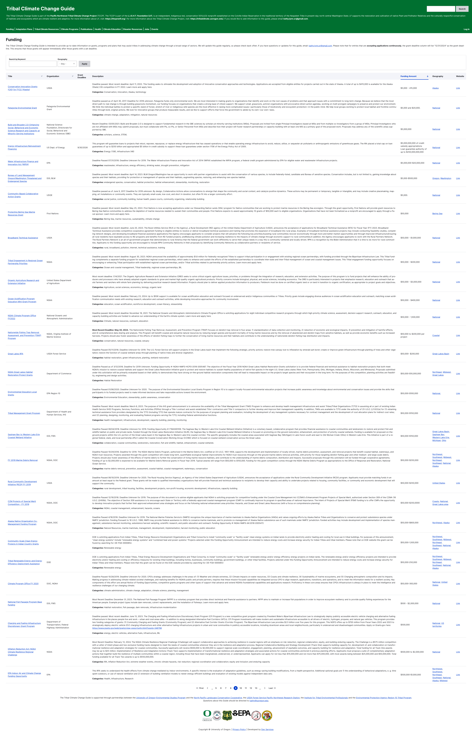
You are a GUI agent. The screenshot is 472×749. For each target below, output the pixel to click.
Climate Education (112, 29)
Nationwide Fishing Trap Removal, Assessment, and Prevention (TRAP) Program (24, 335)
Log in (467, 29)
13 (256, 688)
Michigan (436, 440)
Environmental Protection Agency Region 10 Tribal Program (383, 697)
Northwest (437, 454)
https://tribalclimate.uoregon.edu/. (207, 18)
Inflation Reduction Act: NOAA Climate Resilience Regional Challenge (22, 652)
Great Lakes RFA (15, 353)
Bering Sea (437, 213)
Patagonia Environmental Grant (22, 108)
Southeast (437, 463)
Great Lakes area (440, 504)
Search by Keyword (17, 59)
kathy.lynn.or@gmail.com (320, 45)
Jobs (147, 29)
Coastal (436, 335)
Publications (86, 29)
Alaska (435, 88)
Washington (445, 178)
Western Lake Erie (440, 437)
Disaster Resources (132, 29)
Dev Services (267, 729)
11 (246, 688)
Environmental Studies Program (171, 697)
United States (438, 483)
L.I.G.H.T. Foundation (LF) (140, 16)
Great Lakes (438, 375)
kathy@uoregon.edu (259, 700)
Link (458, 88)
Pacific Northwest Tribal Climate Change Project (73, 16)
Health (98, 29)
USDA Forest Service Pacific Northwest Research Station (273, 697)
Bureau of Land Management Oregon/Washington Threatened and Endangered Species (25, 178)
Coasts (435, 501)
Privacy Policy (239, 729)
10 (241, 688)
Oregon (435, 178)
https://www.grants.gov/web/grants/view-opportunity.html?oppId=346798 (127, 628)
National (436, 108)
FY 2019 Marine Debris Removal (23, 460)
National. (436, 393)
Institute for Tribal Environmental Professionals (326, 697)
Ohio (444, 440)
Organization (53, 76)
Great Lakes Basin (440, 353)
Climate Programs (69, 29)
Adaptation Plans (24, 29)
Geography (62, 59)
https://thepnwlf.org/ (115, 18)
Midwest (447, 372)
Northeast (437, 372)
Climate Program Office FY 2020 (23, 583)
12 (251, 688)
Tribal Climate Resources (47, 29)
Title (10, 76)
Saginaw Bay (438, 434)
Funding (10, 29)
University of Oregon (146, 697)
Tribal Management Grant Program (24, 413)
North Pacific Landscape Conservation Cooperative (218, 697)
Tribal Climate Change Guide (40, 9)
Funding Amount (414, 76)
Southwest (437, 457)
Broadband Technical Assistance (23, 237)
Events (155, 29)
